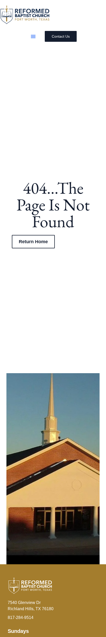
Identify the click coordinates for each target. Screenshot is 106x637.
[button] (33, 36)
